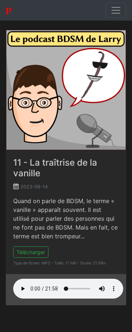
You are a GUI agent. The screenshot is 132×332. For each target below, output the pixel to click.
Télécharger (30, 252)
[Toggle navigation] (116, 10)
